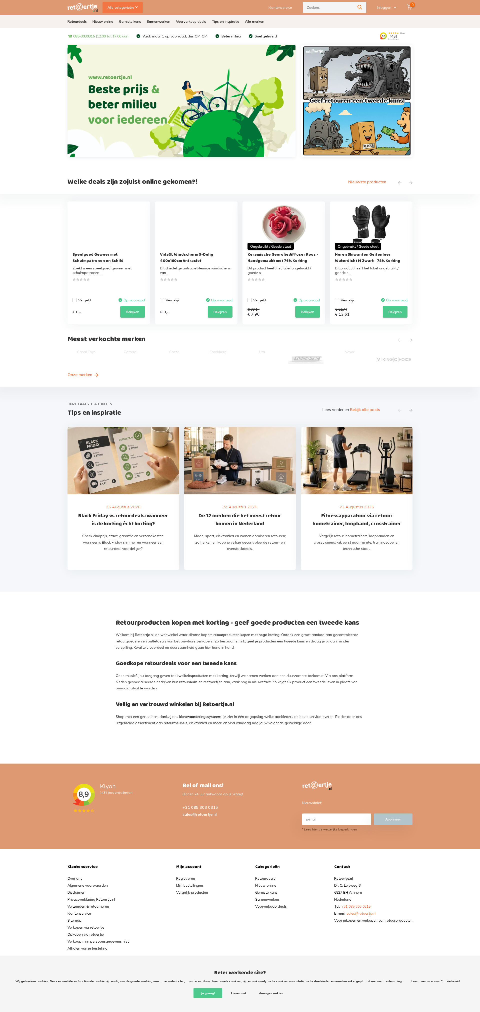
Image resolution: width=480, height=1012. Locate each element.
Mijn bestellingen (189, 885)
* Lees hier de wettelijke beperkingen (329, 829)
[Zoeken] (360, 7)
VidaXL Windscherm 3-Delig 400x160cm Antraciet (186, 257)
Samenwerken (158, 21)
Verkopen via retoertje (86, 927)
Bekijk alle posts (365, 409)
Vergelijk (85, 300)
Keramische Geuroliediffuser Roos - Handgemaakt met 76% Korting (283, 257)
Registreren (185, 878)
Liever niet (238, 993)
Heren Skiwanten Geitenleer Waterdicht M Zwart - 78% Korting (367, 257)
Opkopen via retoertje (86, 934)
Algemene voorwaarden (88, 885)
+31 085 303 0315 (200, 807)
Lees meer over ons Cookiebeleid (435, 981)
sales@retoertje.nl (199, 814)
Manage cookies (270, 993)
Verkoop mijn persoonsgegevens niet (98, 941)
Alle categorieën (121, 7)
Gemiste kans (130, 21)
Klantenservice (280, 7)
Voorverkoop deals (191, 21)
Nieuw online (102, 21)
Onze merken (80, 374)
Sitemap (75, 920)
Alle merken (254, 21)
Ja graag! (208, 993)
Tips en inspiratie (225, 21)
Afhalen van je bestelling (88, 948)
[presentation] (400, 183)
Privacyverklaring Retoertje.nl (91, 899)
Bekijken (132, 312)
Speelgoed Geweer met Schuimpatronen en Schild (98, 257)
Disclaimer (76, 892)
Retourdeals (77, 21)
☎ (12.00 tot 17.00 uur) (98, 36)
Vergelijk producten (192, 892)
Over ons (75, 878)
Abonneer (393, 819)
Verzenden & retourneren (88, 906)
